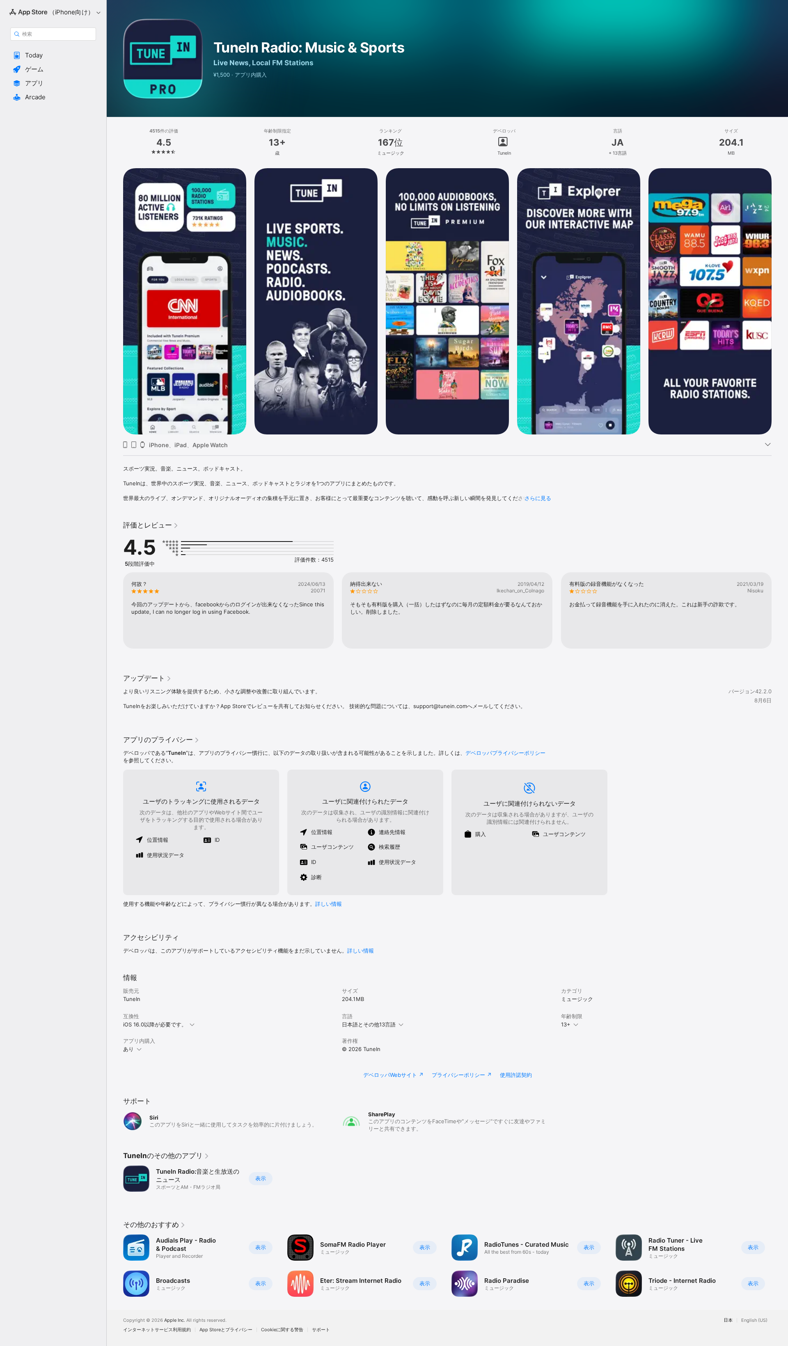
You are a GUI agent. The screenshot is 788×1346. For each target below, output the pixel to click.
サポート (321, 1330)
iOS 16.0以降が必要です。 (155, 1024)
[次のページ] (780, 301)
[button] (53, 55)
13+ (565, 1024)
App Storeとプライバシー (225, 1330)
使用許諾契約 (516, 1075)
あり (128, 1049)
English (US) (754, 1320)
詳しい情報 (328, 903)
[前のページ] (115, 301)
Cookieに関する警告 (282, 1330)
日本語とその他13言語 (369, 1024)
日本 (728, 1320)
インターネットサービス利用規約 (157, 1330)
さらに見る (538, 498)
